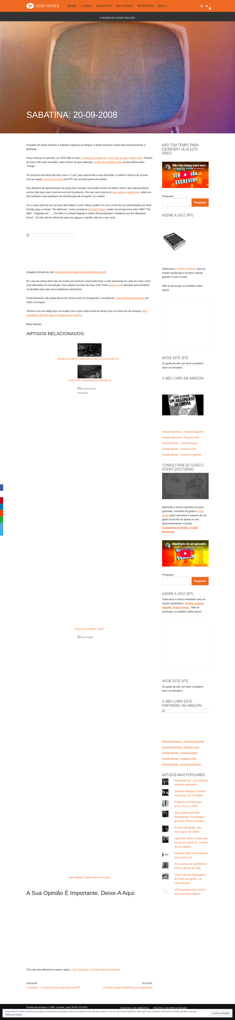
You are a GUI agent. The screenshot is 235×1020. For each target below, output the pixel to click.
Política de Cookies (13, 1014)
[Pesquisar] (201, 6)
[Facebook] (1, 487)
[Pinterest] (1, 500)
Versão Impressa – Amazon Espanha (183, 431)
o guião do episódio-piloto (107, 162)
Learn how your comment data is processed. (96, 969)
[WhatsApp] (1, 519)
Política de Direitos (135, 1008)
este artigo (118, 192)
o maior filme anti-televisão (130, 298)
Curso (86, 6)
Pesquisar (168, 196)
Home (72, 6)
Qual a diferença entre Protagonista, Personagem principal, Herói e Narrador (189, 816)
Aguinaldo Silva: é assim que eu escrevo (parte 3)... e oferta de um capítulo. (191, 842)
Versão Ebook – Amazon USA (179, 449)
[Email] (1, 526)
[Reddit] (1, 513)
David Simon (97, 209)
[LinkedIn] (1, 507)
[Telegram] (1, 532)
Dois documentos (53, 179)
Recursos (125, 6)
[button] (167, 6)
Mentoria (145, 6)
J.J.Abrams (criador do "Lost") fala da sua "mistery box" (112, 158)
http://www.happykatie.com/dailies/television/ (79, 272)
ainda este (133, 192)
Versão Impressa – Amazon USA (180, 437)
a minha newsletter (185, 268)
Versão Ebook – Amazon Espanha (181, 454)
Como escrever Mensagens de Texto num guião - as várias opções (190, 878)
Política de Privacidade (170, 1008)
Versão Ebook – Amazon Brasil (179, 443)
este (112, 285)
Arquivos (104, 6)
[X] (1, 494)
